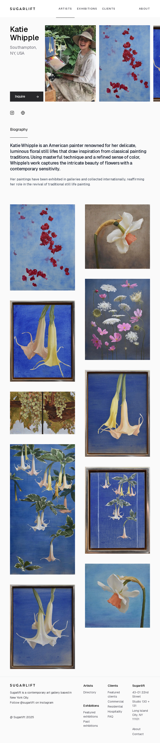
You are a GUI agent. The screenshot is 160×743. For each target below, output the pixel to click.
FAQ (110, 716)
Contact (138, 734)
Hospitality (115, 711)
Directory (89, 692)
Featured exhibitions (90, 714)
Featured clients (114, 694)
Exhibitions (87, 8)
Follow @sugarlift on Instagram (31, 702)
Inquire (20, 96)
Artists (65, 8)
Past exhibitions (90, 723)
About (136, 729)
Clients (108, 8)
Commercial (116, 701)
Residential (115, 706)
